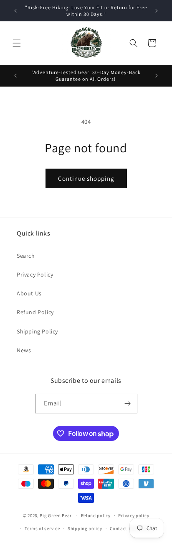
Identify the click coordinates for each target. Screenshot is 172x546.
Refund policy (96, 515)
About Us (29, 293)
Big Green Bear (56, 515)
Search (26, 255)
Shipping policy (85, 528)
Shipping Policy (37, 331)
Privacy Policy (35, 274)
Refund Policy (35, 312)
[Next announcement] (156, 11)
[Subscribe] (128, 403)
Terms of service (42, 528)
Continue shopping (86, 178)
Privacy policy (133, 515)
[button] (17, 43)
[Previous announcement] (15, 11)
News (24, 350)
